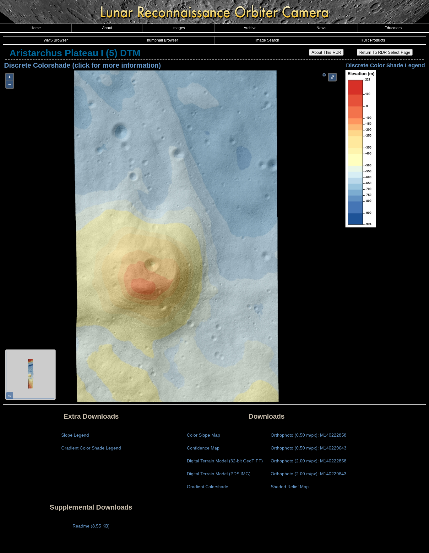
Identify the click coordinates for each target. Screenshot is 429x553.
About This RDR (326, 52)
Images (178, 28)
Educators (393, 28)
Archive (250, 28)
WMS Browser (56, 40)
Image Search (267, 40)
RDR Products (373, 40)
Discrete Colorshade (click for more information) (82, 65)
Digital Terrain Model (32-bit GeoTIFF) (225, 460)
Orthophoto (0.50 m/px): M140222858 (308, 435)
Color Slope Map (203, 435)
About (107, 28)
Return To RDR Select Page (384, 52)
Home (35, 28)
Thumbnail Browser (161, 40)
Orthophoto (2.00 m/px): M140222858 (308, 460)
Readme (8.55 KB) (91, 525)
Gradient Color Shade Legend (91, 447)
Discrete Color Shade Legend (385, 65)
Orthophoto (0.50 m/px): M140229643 (308, 447)
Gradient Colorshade (207, 486)
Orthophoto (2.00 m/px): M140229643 (308, 473)
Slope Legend (75, 435)
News (321, 28)
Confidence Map (203, 447)
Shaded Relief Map (290, 486)
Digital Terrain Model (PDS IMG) (219, 473)
